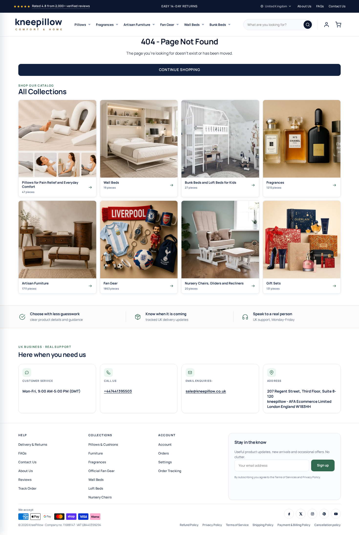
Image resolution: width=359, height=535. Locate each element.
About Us (304, 6)
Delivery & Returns (32, 444)
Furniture (95, 453)
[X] (301, 514)
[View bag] (338, 24)
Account (166, 435)
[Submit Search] (308, 24)
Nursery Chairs (100, 497)
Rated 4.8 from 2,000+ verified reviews (61, 6)
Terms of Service (237, 525)
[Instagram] (312, 514)
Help (22, 435)
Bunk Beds (218, 24)
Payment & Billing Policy (293, 525)
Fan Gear (167, 24)
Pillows (80, 24)
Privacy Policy (212, 525)
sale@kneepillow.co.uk (206, 391)
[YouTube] (336, 514)
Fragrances (105, 24)
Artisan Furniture (137, 24)
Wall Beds (192, 24)
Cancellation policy (327, 525)
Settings (165, 462)
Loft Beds (95, 488)
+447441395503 (118, 391)
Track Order (27, 488)
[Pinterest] (324, 514)
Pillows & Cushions (103, 444)
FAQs (320, 6)
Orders (163, 453)
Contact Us (337, 6)
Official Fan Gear (101, 471)
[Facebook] (289, 514)
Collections (100, 435)
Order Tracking (169, 471)
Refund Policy (189, 525)
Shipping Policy (263, 525)
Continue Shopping (179, 69)
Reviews (25, 479)
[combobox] (278, 24)
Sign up (323, 465)
